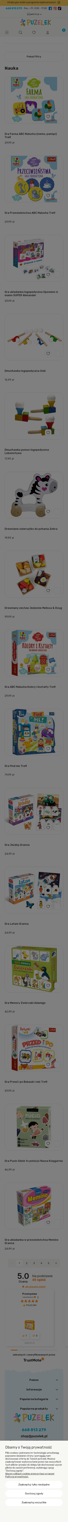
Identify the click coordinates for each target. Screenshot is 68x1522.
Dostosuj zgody (34, 1493)
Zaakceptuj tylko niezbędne (34, 1484)
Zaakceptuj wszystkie (34, 1502)
